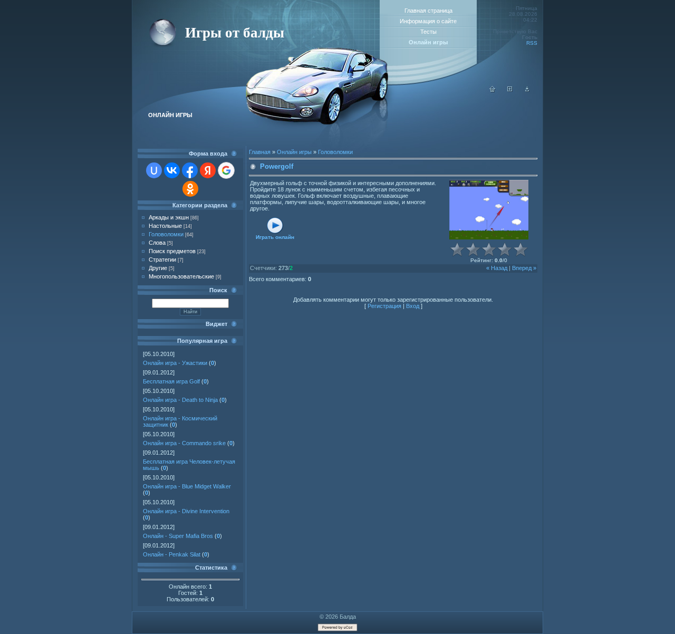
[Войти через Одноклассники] (190, 189)
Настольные (165, 226)
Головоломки (166, 234)
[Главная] (492, 90)
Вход (412, 306)
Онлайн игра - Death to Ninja (180, 400)
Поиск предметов (172, 251)
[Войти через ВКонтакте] (172, 170)
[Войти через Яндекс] (208, 170)
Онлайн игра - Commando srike (184, 443)
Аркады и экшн (169, 217)
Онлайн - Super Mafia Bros (178, 536)
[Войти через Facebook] (190, 170)
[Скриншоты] (488, 209)
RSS (531, 43)
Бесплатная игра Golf (171, 381)
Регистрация (384, 306)
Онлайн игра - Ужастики (175, 363)
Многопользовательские (181, 276)
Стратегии (162, 259)
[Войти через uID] (154, 170)
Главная (260, 152)
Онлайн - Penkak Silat (171, 554)
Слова (157, 242)
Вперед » (524, 268)
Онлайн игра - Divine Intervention (186, 511)
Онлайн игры (294, 152)
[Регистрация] (510, 90)
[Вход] (527, 90)
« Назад (496, 268)
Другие (158, 268)
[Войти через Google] (226, 170)
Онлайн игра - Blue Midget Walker (187, 486)
